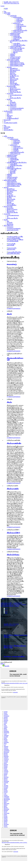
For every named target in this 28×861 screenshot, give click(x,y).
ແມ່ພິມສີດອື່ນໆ (10, 167)
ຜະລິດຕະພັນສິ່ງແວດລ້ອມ (16, 65)
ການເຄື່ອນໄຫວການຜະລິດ (10, 122)
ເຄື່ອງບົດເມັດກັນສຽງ (13, 555)
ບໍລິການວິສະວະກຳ (11, 105)
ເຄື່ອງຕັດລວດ (13, 80)
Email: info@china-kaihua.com (11, 3)
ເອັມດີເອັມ (12, 77)
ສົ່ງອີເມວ (3, 663)
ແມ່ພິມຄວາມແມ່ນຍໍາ (15, 57)
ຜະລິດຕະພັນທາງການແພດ (17, 62)
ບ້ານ (5, 11)
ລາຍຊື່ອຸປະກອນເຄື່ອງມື (12, 118)
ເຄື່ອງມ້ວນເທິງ (13, 83)
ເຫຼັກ (11, 101)
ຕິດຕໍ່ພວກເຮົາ (7, 120)
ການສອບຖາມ (10, 308)
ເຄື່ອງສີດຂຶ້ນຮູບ (14, 68)
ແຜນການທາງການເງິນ (15, 109)
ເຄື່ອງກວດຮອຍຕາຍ (15, 70)
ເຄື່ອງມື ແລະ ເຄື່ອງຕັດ (15, 92)
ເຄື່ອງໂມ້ (9, 314)
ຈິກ (11, 96)
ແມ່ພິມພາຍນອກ (17, 17)
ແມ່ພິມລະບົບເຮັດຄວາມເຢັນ (20, 30)
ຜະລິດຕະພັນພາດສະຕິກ (13, 59)
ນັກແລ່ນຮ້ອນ (13, 87)
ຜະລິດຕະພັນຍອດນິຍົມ (6, 603)
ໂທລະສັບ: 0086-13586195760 (11, 2)
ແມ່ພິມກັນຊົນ (19, 18)
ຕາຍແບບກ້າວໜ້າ (17, 49)
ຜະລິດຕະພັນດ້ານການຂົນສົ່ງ (17, 64)
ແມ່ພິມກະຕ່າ (16, 39)
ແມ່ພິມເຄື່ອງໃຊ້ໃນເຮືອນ (19, 45)
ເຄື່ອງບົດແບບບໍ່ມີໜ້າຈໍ (13, 533)
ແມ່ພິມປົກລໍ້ (19, 21)
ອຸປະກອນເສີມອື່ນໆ (14, 84)
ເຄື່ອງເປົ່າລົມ (13, 71)
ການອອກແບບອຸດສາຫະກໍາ (17, 108)
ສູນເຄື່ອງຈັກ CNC (14, 76)
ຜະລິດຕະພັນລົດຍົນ (15, 61)
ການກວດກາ (13, 106)
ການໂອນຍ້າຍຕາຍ (17, 51)
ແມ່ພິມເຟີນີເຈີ (16, 43)
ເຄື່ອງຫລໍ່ (12, 81)
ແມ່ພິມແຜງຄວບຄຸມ (21, 26)
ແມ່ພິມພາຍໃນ (16, 23)
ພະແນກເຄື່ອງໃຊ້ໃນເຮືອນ (13, 253)
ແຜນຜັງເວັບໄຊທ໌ (17, 603)
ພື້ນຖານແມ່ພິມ (13, 90)
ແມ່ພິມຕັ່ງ (16, 606)
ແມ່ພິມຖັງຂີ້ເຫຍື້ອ (17, 37)
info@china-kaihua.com (10, 625)
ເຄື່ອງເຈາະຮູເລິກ (14, 79)
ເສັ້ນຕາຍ (15, 52)
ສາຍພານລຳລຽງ (12, 264)
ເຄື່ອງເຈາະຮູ (13, 74)
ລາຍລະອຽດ (17, 308)
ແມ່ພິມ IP (10, 604)
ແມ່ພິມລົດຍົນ (13, 15)
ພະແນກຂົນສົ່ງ (10, 245)
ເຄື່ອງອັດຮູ (12, 73)
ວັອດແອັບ (6, 666)
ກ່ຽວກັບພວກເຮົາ (8, 111)
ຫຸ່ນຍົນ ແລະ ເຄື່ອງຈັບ (15, 98)
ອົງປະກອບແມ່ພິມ (11, 86)
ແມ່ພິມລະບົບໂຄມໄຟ (18, 32)
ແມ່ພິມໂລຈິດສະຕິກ (15, 35)
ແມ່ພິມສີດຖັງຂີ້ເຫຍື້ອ (8, 606)
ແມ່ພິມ (8, 14)
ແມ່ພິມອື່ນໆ (19, 29)
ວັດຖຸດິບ (9, 99)
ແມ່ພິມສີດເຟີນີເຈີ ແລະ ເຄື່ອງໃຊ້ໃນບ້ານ (17, 162)
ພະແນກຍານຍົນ (11, 249)
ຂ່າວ (8, 114)
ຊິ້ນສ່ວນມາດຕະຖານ (15, 89)
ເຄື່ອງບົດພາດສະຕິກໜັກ (14, 443)
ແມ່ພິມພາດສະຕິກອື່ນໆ (16, 46)
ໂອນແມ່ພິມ (13, 171)
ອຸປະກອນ (9, 67)
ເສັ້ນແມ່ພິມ (13, 172)
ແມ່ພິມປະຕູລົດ (20, 24)
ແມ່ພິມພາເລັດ (16, 36)
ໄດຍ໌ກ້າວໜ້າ (13, 170)
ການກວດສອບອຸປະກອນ (16, 95)
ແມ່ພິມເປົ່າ (12, 54)
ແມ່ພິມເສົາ (19, 27)
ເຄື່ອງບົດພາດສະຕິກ (13, 489)
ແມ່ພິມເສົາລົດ (4, 604)
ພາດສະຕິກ (13, 102)
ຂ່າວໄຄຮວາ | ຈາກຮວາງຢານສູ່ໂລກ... (15, 656)
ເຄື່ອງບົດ (9, 402)
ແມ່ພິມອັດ (12, 55)
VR (5, 121)
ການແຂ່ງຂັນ (10, 93)
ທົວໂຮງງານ (10, 115)
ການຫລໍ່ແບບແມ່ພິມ (15, 58)
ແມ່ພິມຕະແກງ (19, 20)
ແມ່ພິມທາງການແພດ (15, 33)
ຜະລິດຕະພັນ (7, 13)
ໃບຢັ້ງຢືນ (9, 117)
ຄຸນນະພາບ (10, 112)
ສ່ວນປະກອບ (13, 103)
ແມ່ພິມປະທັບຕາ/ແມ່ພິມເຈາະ (17, 48)
